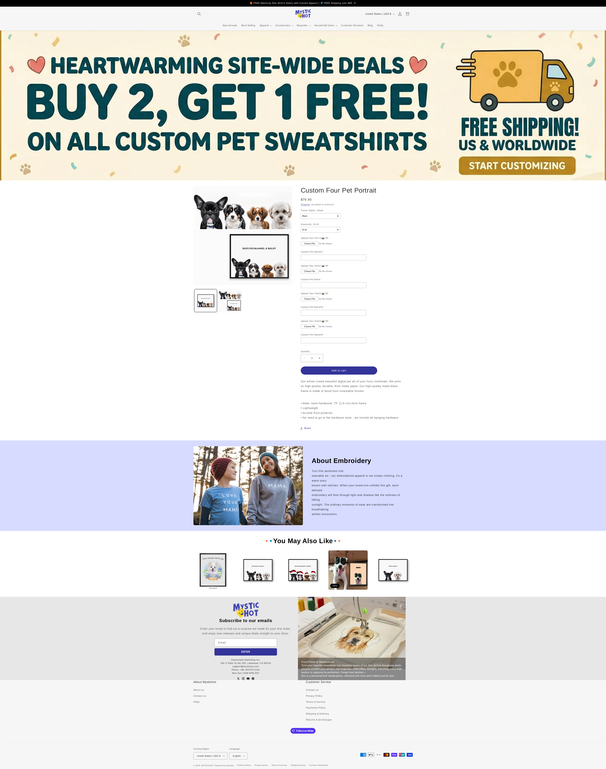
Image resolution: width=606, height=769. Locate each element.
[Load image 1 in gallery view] (205, 300)
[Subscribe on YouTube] (248, 678)
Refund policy (244, 765)
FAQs (196, 701)
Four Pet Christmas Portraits (298, 591)
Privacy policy (261, 765)
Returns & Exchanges (319, 719)
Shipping (305, 204)
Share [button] (307, 428)
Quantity (305, 351)
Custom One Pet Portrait (341, 591)
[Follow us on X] (238, 678)
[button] (199, 14)
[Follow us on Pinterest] (253, 678)
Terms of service (315, 701)
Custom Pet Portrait (204, 591)
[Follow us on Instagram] (243, 678)
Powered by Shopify (224, 765)
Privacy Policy (314, 695)
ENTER (245, 651)
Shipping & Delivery (317, 713)
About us (198, 690)
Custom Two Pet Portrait (386, 591)
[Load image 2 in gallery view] (230, 300)
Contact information (318, 765)
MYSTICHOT (208, 765)
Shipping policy (298, 765)
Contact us (199, 695)
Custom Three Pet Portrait (252, 591)
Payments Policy (316, 707)
